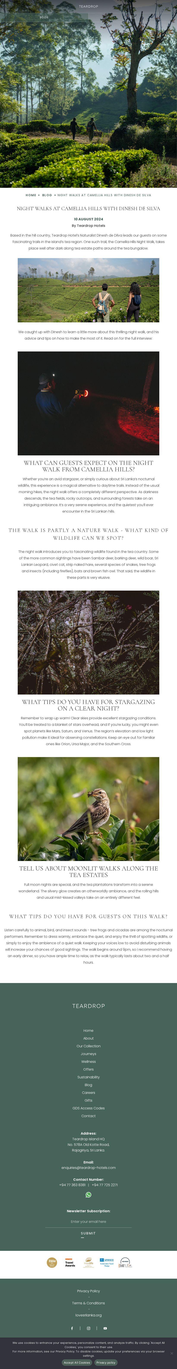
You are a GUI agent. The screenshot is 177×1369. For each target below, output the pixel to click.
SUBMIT (88, 1233)
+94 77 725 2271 (105, 1184)
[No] (171, 1353)
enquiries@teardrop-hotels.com (89, 1167)
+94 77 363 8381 (72, 1184)
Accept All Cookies (77, 1362)
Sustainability (88, 1078)
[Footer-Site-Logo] (88, 1006)
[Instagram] (88, 1328)
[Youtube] (105, 1328)
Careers (88, 1093)
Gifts (88, 1101)
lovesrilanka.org (89, 1315)
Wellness (88, 1062)
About (88, 1039)
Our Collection (89, 1046)
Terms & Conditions (88, 1303)
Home (88, 1031)
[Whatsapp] (88, 1193)
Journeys (88, 1054)
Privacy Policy (88, 1291)
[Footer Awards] (52, 1262)
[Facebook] (72, 1328)
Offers (88, 1070)
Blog (88, 1085)
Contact (88, 1116)
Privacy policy (105, 1362)
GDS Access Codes (89, 1109)
